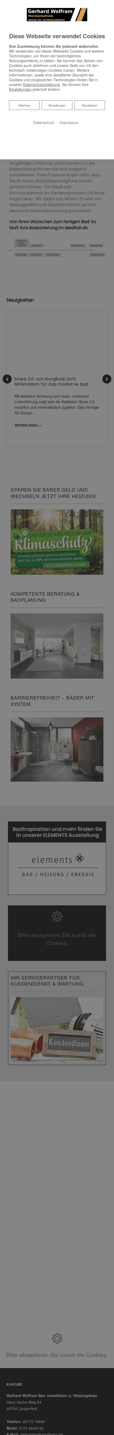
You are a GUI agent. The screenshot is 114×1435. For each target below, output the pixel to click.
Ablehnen (24, 105)
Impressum (69, 122)
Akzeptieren (89, 105)
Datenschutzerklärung (41, 84)
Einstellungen (57, 105)
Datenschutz (43, 122)
